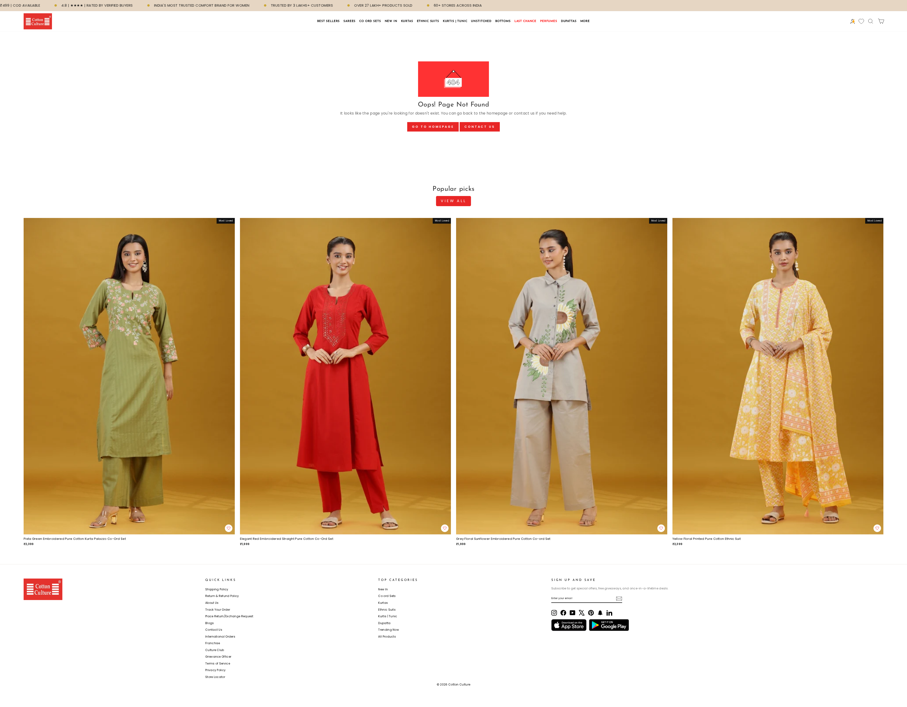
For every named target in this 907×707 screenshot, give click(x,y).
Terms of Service (217, 663)
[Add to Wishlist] (228, 528)
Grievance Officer (218, 657)
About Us (211, 603)
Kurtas (383, 603)
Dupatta (384, 623)
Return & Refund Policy (222, 596)
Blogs (209, 623)
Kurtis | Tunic (387, 616)
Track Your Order (217, 610)
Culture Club (214, 650)
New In (383, 589)
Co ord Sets (387, 596)
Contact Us (479, 126)
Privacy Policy (215, 670)
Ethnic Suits (387, 610)
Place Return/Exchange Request (229, 616)
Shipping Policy (216, 589)
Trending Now (388, 630)
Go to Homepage (433, 126)
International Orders (220, 637)
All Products (387, 637)
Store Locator (215, 677)
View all (453, 201)
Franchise (212, 643)
